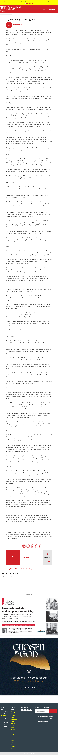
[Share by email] (35, 546)
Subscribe (52, 9)
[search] (40, 9)
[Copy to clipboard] (39, 546)
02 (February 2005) (19, 569)
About (12, 727)
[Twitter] (24, 710)
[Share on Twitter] (24, 546)
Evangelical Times (31, 753)
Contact (13, 729)
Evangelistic (10, 569)
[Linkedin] (30, 710)
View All (47, 562)
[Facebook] (22, 710)
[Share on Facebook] (28, 546)
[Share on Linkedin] (32, 546)
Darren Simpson (17, 24)
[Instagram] (27, 710)
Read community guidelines (7, 577)
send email (4, 715)
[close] (56, 2)
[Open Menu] (43, 9)
